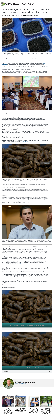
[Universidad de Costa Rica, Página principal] (17, 4)
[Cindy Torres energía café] (27, 93)
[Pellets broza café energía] (27, 35)
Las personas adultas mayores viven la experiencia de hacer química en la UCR (20, 410)
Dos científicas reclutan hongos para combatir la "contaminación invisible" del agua (33, 410)
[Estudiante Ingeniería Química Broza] (27, 222)
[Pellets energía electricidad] (27, 161)
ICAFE (41, 280)
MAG (21, 263)
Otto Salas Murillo (18, 381)
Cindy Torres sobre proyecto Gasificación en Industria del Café (27, 325)
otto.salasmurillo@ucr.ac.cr (20, 383)
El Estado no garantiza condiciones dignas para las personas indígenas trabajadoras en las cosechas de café (46, 411)
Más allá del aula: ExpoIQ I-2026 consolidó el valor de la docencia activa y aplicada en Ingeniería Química (8, 411)
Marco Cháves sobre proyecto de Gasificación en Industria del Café (27, 367)
